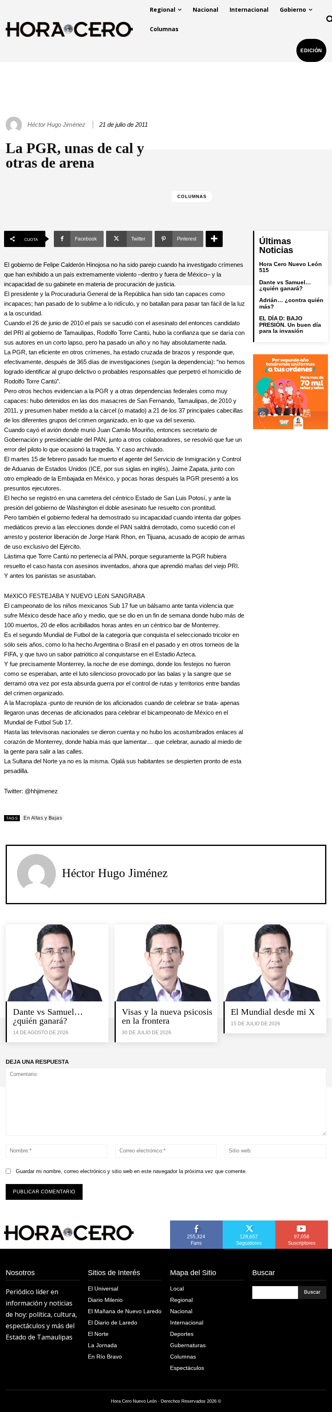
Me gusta (196, 1223)
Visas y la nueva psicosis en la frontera (167, 1016)
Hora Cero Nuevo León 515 (290, 267)
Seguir (249, 1223)
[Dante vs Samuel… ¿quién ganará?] (57, 962)
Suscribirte (302, 1223)
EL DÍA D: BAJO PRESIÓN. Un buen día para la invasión (290, 324)
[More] (214, 239)
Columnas (191, 196)
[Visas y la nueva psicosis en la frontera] (166, 962)
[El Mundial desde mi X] (274, 962)
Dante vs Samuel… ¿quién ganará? (285, 285)
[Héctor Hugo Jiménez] (15, 125)
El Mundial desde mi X (273, 1012)
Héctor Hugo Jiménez (56, 124)
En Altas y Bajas (42, 818)
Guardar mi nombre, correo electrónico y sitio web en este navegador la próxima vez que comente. (131, 1171)
